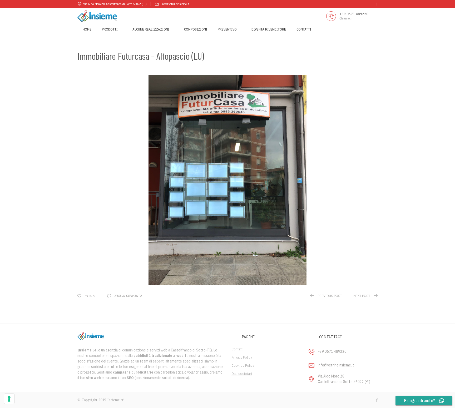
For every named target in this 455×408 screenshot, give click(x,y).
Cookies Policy (242, 365)
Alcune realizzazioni (150, 29)
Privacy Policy (241, 357)
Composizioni (195, 29)
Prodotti (110, 29)
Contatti (303, 29)
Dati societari (241, 373)
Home (87, 29)
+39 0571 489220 (353, 14)
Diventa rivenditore (268, 29)
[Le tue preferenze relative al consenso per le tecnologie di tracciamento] (9, 399)
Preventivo (227, 29)
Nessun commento (128, 296)
